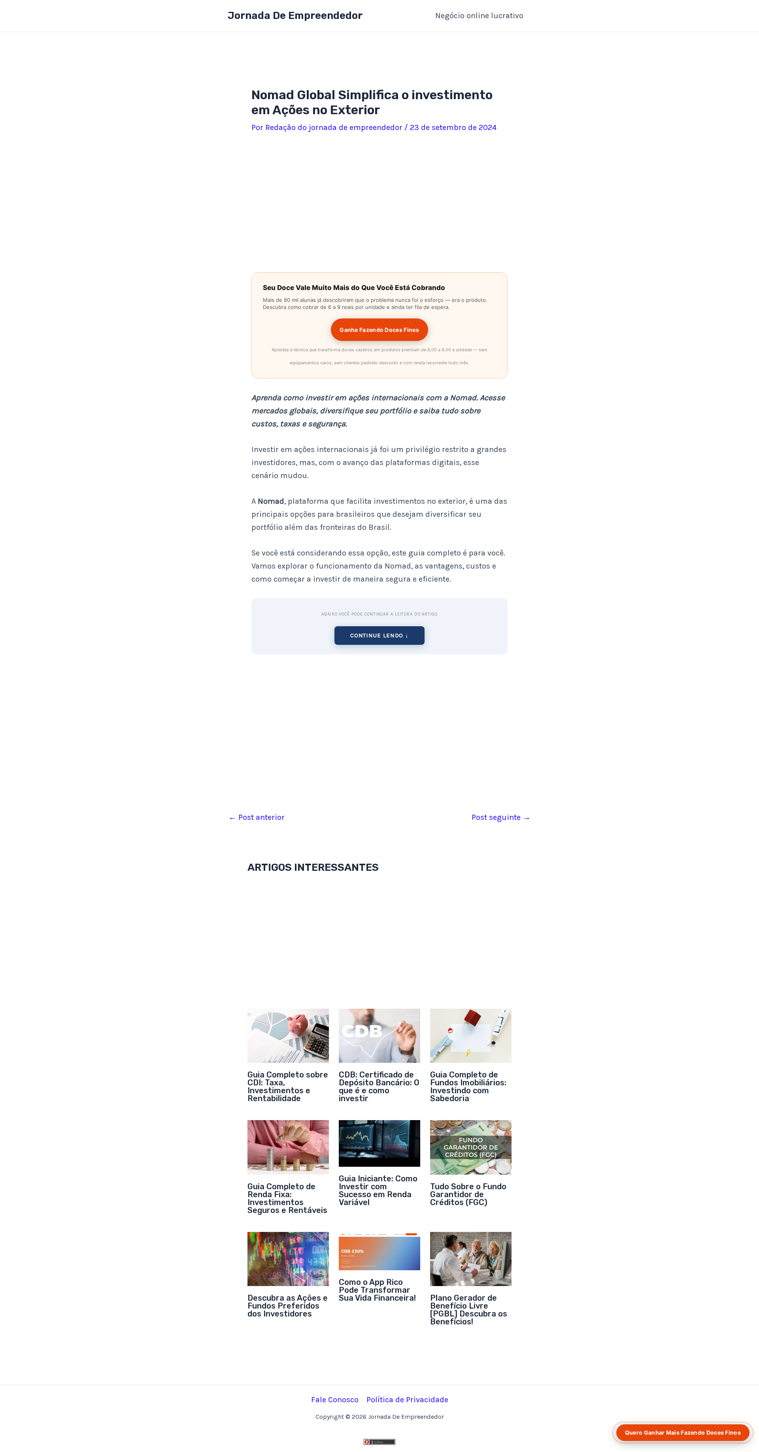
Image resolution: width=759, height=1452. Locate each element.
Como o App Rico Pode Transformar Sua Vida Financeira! (377, 1290)
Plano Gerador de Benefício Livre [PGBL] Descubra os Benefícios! (468, 1309)
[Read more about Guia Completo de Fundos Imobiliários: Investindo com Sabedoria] (471, 1035)
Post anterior (256, 817)
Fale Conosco (335, 1399)
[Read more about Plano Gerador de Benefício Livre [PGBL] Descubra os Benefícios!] (471, 1258)
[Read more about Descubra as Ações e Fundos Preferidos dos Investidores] (288, 1258)
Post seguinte (501, 817)
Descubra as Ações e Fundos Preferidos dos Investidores (287, 1305)
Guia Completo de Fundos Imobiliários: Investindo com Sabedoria (468, 1086)
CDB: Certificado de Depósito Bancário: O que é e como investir (379, 1086)
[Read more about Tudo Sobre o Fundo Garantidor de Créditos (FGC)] (471, 1146)
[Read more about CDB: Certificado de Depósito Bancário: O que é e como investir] (379, 1035)
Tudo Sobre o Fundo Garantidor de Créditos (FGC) (468, 1194)
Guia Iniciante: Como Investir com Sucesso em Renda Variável (378, 1190)
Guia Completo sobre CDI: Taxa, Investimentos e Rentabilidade (287, 1086)
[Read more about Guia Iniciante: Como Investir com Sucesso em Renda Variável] (379, 1142)
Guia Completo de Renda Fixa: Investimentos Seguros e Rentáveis (287, 1198)
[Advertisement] (379, 204)
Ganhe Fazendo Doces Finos (379, 329)
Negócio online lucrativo (479, 15)
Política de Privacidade (407, 1399)
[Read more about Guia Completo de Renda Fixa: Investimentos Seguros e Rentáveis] (288, 1146)
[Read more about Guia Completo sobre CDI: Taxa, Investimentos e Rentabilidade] (288, 1035)
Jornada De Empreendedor (295, 15)
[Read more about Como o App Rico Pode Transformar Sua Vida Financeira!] (379, 1250)
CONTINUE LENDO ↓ (379, 635)
